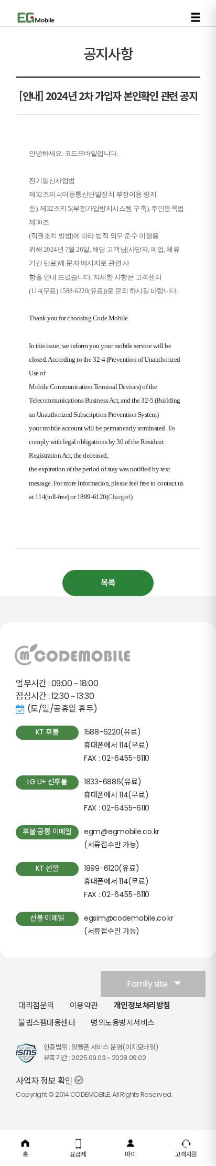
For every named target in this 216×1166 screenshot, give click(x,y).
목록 (108, 583)
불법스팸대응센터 (46, 1022)
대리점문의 (36, 1005)
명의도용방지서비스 (123, 1022)
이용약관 (84, 1005)
